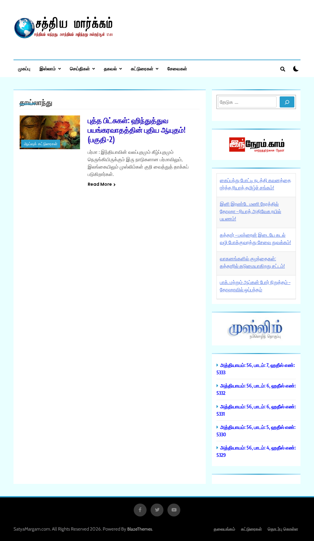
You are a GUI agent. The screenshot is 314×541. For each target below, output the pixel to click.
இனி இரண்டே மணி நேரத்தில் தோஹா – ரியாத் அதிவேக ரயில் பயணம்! (250, 211)
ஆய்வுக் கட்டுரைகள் (40, 144)
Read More (100, 184)
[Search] (287, 101)
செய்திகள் (80, 68)
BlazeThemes (139, 529)
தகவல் (110, 68)
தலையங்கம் (224, 529)
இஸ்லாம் (48, 68)
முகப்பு (24, 68)
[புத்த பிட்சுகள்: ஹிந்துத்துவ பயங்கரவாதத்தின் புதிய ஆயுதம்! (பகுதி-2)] (50, 132)
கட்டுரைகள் (142, 68)
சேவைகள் (177, 68)
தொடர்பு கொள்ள (283, 529)
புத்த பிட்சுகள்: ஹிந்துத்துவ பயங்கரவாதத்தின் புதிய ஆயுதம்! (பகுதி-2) (137, 129)
